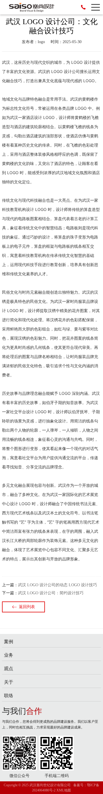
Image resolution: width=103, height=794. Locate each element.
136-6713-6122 (83, 7)
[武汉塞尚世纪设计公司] (28, 7)
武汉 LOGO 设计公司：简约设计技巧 (51, 593)
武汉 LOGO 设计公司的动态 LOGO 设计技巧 (57, 585)
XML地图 (63, 790)
